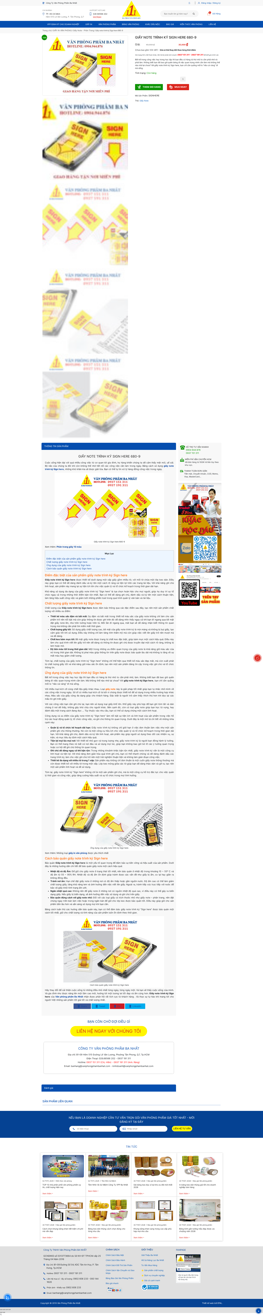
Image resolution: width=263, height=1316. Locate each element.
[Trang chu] (190, 3)
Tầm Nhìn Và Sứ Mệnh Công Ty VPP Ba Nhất (108, 1185)
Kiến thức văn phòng (191, 24)
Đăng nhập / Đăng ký (211, 3)
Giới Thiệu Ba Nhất (149, 1255)
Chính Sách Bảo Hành (115, 1260)
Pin (118, 1006)
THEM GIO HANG (151, 87)
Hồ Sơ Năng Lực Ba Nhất (152, 1260)
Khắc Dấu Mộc (152, 24)
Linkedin (136, 1006)
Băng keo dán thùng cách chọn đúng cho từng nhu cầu (106, 1230)
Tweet (101, 1006)
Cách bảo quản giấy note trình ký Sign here (69, 568)
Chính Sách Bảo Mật (115, 1255)
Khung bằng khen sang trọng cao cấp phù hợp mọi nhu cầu (152, 1230)
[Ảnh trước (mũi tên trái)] (1, 1312)
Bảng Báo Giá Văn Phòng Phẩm (120, 1278)
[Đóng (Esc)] (9, 1309)
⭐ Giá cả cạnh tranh (150, 1280)
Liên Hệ (212, 24)
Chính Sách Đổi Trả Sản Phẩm (119, 1265)
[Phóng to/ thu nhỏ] (1, 1309)
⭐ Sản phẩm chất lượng (152, 1270)
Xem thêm (47, 1193)
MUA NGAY (180, 87)
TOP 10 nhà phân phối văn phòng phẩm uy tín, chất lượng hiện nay (61, 1186)
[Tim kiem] (194, 13)
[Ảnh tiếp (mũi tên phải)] (4, 1312)
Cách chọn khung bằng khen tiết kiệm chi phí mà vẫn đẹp (62, 1230)
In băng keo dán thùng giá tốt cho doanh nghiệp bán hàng (197, 1186)
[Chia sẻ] (6, 1309)
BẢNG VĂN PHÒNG (130, 24)
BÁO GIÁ (170, 24)
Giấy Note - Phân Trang (83, 30)
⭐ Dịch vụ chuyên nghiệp (153, 1275)
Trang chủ (47, 30)
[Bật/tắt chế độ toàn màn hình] (4, 1309)
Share (83, 1006)
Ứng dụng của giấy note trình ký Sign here (68, 565)
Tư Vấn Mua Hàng (149, 1265)
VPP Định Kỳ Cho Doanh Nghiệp (63, 24)
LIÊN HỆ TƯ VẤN (182, 1128)
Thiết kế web (208, 1303)
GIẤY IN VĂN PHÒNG (62, 30)
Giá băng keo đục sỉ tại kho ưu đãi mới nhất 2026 (153, 1186)
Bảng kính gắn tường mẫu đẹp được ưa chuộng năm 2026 (197, 1230)
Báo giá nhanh (112, 1283)
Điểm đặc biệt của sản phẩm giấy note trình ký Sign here (75, 558)
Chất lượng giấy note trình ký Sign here (67, 562)
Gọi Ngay (97, 17)
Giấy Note (144, 100)
